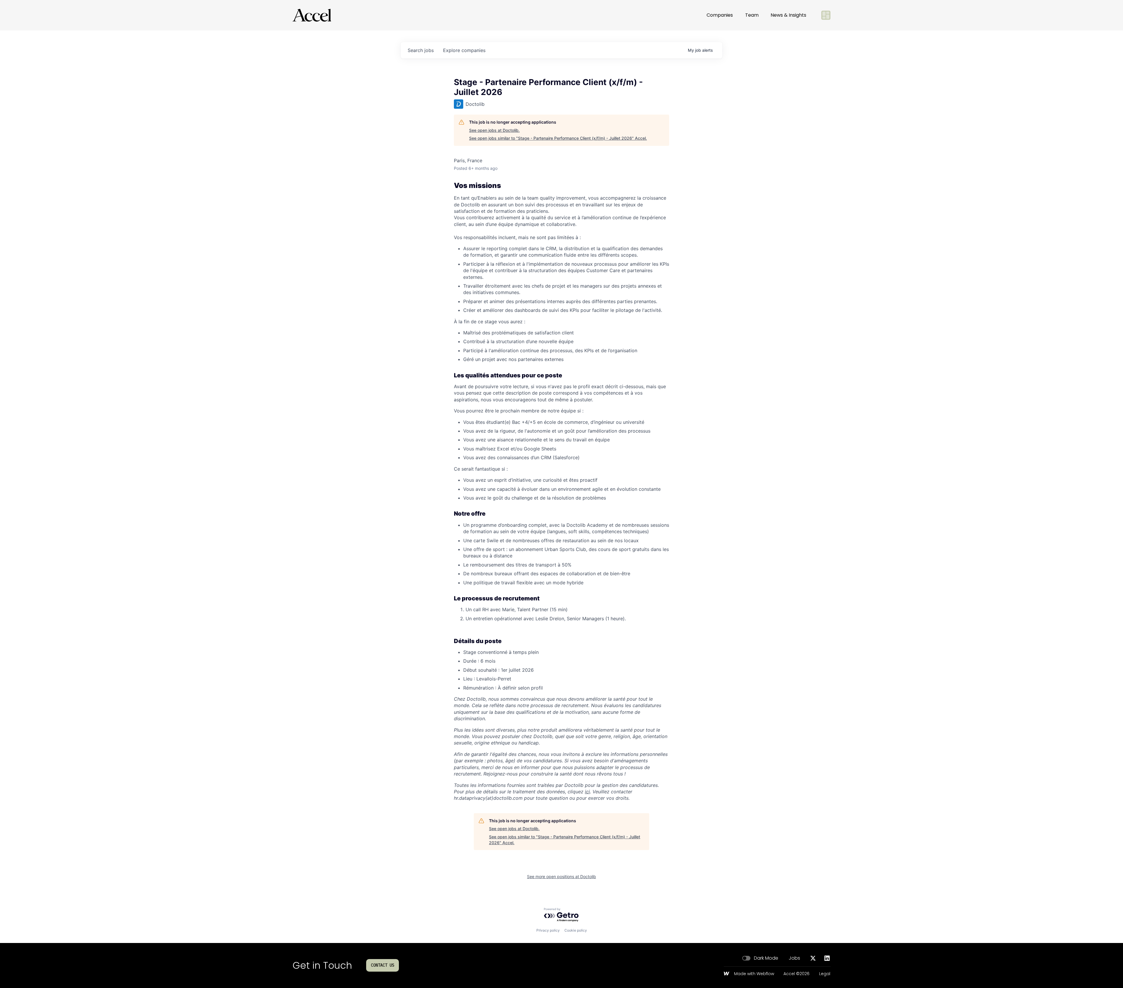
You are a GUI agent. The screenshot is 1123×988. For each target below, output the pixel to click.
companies (464, 50)
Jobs (794, 958)
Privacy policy (548, 930)
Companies (720, 15)
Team (752, 15)
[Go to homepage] (311, 15)
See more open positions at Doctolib (561, 876)
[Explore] (826, 15)
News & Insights (788, 15)
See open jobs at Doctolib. (494, 130)
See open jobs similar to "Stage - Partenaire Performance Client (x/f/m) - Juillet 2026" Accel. (558, 138)
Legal (824, 974)
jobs (421, 50)
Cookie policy (575, 930)
